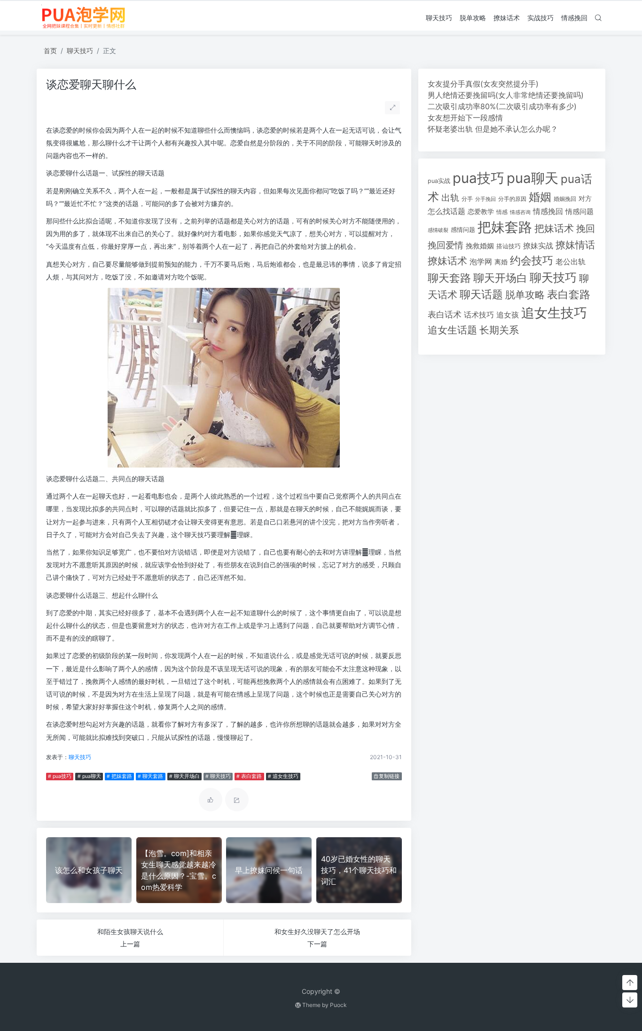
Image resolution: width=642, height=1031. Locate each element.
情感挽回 (574, 18)
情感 (502, 211)
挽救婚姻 (480, 246)
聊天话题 (481, 294)
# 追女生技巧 (283, 776)
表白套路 (568, 294)
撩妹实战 (538, 245)
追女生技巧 (554, 313)
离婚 (501, 262)
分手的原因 (512, 199)
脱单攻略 (473, 18)
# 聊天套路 (150, 776)
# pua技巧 (59, 776)
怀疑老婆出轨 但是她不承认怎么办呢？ (493, 129)
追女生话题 (452, 330)
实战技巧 (540, 18)
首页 (50, 51)
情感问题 (579, 211)
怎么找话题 (446, 211)
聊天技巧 (439, 18)
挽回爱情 (445, 245)
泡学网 (481, 261)
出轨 (450, 197)
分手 (467, 199)
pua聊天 (532, 178)
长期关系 (499, 330)
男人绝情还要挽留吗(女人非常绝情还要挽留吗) (506, 95)
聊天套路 (449, 278)
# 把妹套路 (119, 776)
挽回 (585, 228)
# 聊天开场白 (184, 776)
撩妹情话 (575, 245)
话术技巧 (479, 314)
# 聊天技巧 (218, 776)
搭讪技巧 (508, 246)
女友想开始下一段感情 (465, 117)
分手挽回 (485, 199)
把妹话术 (554, 228)
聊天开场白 (500, 278)
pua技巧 (478, 178)
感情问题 (463, 229)
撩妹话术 (506, 18)
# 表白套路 (249, 776)
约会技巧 (531, 260)
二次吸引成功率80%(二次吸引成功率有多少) (502, 106)
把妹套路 (505, 227)
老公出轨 (571, 261)
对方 (585, 198)
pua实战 (439, 180)
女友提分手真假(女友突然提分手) (483, 83)
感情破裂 (438, 230)
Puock (338, 1004)
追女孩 (507, 314)
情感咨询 (520, 212)
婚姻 (540, 197)
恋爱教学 (481, 211)
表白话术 (445, 314)
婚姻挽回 (565, 198)
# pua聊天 (89, 776)
